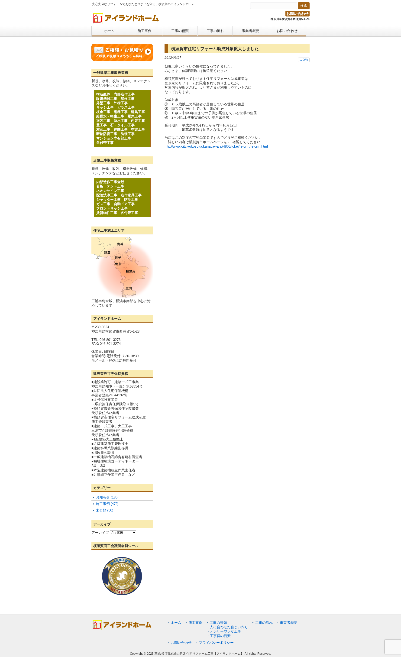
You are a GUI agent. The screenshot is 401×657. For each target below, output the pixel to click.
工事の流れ (264, 623)
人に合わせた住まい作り (229, 627)
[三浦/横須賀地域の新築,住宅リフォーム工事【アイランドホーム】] (126, 22)
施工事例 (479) (107, 504)
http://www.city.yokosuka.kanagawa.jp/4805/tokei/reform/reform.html (216, 146)
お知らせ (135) (107, 497)
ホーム (176, 623)
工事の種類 (218, 623)
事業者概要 (288, 623)
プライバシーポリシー (216, 642)
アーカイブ (100, 532)
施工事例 (195, 623)
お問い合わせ (297, 14)
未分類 (304, 59)
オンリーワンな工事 (225, 631)
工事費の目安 (220, 636)
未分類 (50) (104, 510)
